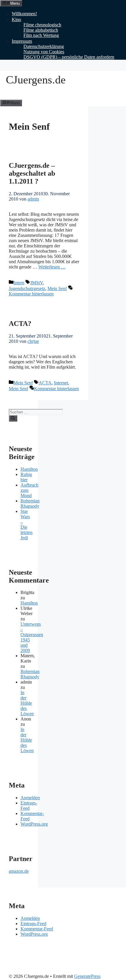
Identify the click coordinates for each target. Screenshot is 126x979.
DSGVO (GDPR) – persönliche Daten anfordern (68, 56)
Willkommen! (24, 13)
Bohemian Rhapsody (30, 503)
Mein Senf (57, 288)
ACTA (45, 382)
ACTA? (20, 323)
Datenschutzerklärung (43, 46)
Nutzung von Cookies (43, 51)
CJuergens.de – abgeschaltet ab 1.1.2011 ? (32, 173)
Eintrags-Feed (29, 805)
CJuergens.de (36, 79)
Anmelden (30, 797)
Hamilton (29, 469)
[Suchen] (13, 418)
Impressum (22, 41)
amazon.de (19, 871)
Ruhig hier (26, 477)
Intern (18, 282)
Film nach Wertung (41, 35)
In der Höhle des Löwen (27, 703)
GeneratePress (87, 976)
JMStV (36, 282)
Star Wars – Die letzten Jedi (27, 524)
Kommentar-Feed (37, 928)
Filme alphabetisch (40, 30)
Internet (61, 382)
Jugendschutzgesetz (27, 288)
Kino (16, 19)
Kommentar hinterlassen (31, 293)
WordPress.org (34, 823)
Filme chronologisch (42, 24)
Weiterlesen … (52, 266)
